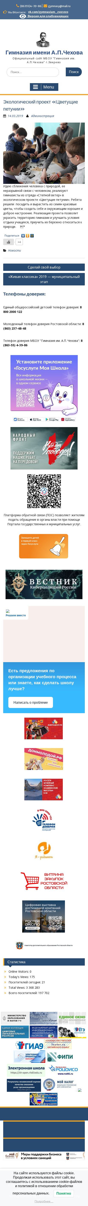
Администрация (42, 116)
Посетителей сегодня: (25, 982)
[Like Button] (8, 242)
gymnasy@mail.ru (59, 6)
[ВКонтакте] (23, 234)
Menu (48, 87)
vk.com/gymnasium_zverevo (48, 12)
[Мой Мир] (32, 234)
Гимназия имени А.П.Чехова (44, 52)
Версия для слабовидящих (47, 16)
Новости (14, 250)
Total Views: (17, 988)
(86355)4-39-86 (30, 6)
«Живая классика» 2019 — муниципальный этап (44, 279)
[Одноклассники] (27, 234)
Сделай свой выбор (44, 267)
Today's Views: (19, 977)
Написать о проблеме (30, 702)
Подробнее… (44, 1201)
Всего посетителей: (23, 993)
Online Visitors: (19, 971)
